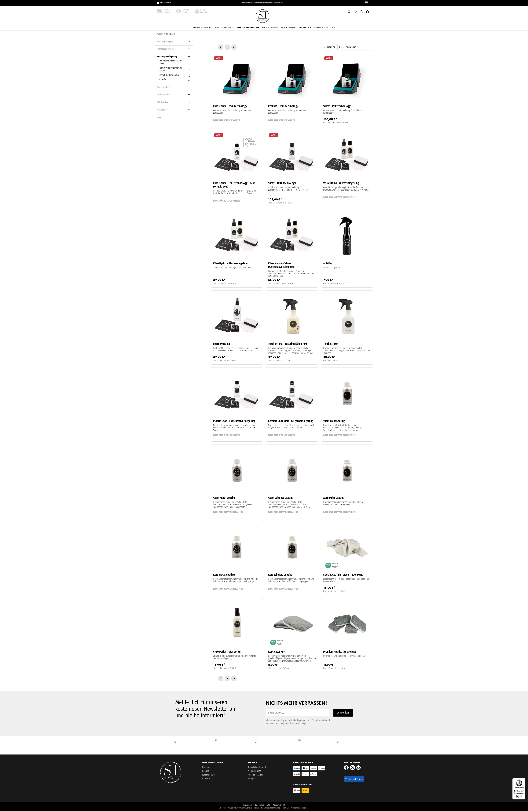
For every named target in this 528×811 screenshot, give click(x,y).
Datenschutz (259, 805)
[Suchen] (349, 12)
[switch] (519, 796)
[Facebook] (346, 769)
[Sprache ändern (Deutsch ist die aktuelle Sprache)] (367, 3)
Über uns (206, 767)
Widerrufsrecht (279, 805)
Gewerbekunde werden (258, 767)
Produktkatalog (254, 771)
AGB (268, 805)
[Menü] (523, 779)
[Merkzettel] (355, 12)
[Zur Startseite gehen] (264, 17)
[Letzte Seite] (234, 47)
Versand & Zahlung (256, 775)
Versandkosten (258, 808)
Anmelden (343, 712)
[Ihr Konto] (361, 12)
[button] (189, 41)
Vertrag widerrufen (354, 779)
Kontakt (205, 771)
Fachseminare (208, 775)
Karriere (206, 779)
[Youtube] (358, 769)
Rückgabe (252, 779)
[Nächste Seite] (227, 47)
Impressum (247, 805)
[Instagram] (352, 769)
